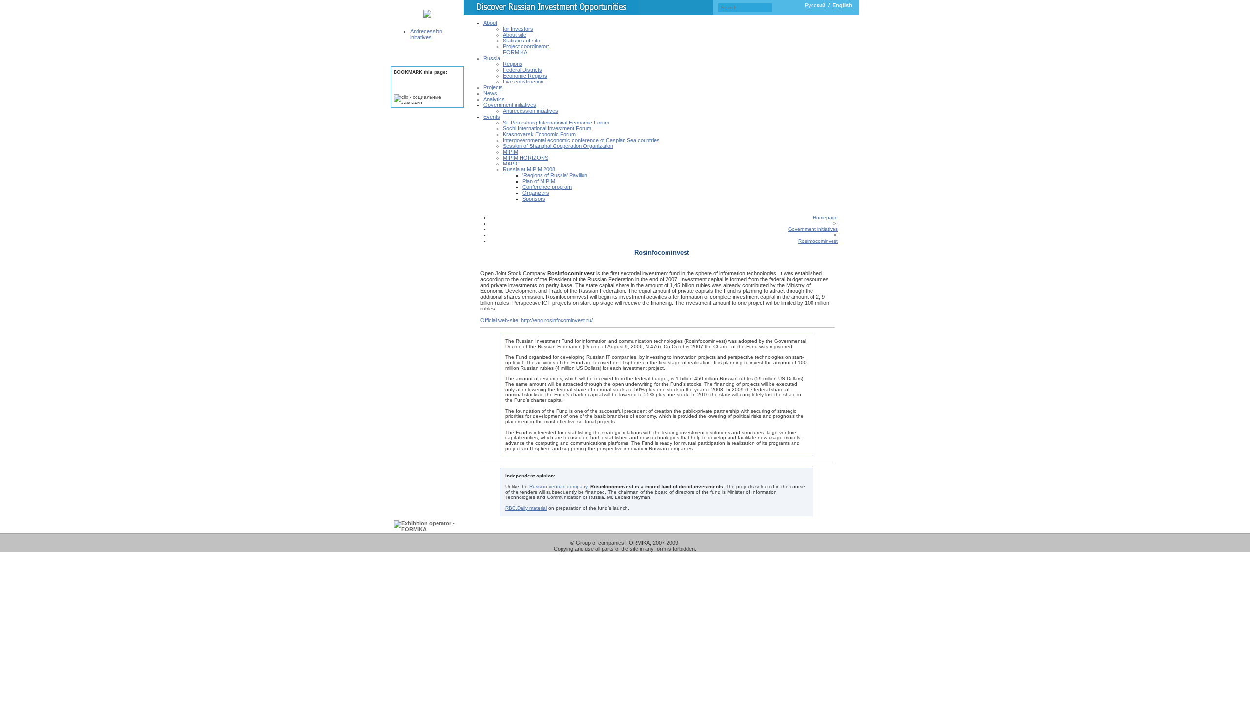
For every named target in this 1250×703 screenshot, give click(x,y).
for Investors (518, 29)
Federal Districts (522, 70)
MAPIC (511, 163)
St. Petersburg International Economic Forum (556, 122)
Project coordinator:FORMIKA (526, 49)
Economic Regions (525, 76)
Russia (491, 58)
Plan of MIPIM (538, 181)
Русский (815, 5)
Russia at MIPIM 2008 (529, 169)
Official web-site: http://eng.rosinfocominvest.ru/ (536, 320)
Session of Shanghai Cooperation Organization (558, 146)
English (842, 5)
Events (491, 117)
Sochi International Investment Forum (547, 128)
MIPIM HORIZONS (525, 158)
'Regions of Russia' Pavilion (554, 175)
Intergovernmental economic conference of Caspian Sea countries (581, 140)
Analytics (494, 99)
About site (514, 35)
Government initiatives (509, 105)
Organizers (535, 193)
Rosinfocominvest (818, 241)
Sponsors (533, 199)
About (490, 23)
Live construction (523, 81)
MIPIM (510, 152)
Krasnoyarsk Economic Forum (539, 134)
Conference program (547, 187)
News (490, 93)
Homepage (825, 217)
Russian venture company (558, 486)
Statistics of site (521, 40)
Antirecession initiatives (426, 34)
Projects (493, 87)
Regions (512, 64)
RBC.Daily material (526, 508)
